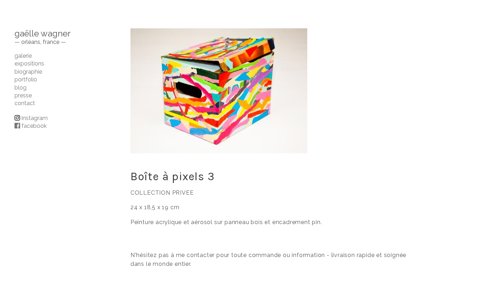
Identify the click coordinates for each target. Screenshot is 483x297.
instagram (34, 118)
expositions (29, 63)
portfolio (25, 79)
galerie (23, 55)
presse (23, 95)
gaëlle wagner (42, 33)
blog (20, 87)
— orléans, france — (40, 42)
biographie (28, 71)
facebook (33, 125)
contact (24, 103)
